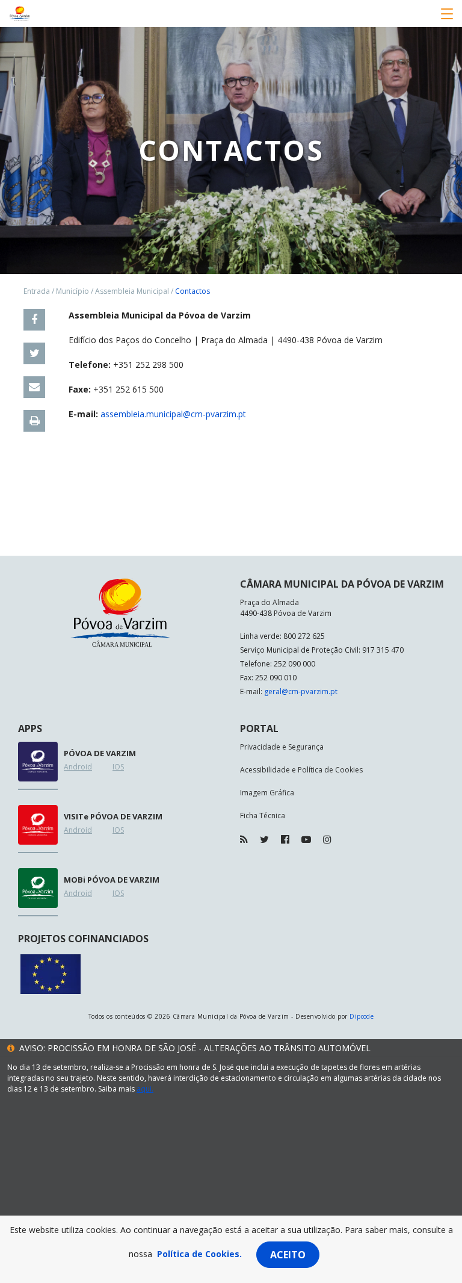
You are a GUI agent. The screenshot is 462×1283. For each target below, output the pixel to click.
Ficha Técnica (262, 815)
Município (72, 291)
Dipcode (362, 1016)
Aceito (288, 1254)
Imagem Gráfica (267, 793)
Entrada (36, 291)
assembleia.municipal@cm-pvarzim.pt (173, 414)
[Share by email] (34, 387)
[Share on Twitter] (34, 353)
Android (78, 767)
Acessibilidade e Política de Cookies (301, 770)
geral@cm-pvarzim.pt (300, 691)
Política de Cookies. (199, 1254)
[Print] (34, 421)
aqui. (145, 1089)
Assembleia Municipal (132, 291)
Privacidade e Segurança (282, 747)
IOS (118, 767)
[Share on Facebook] (34, 320)
